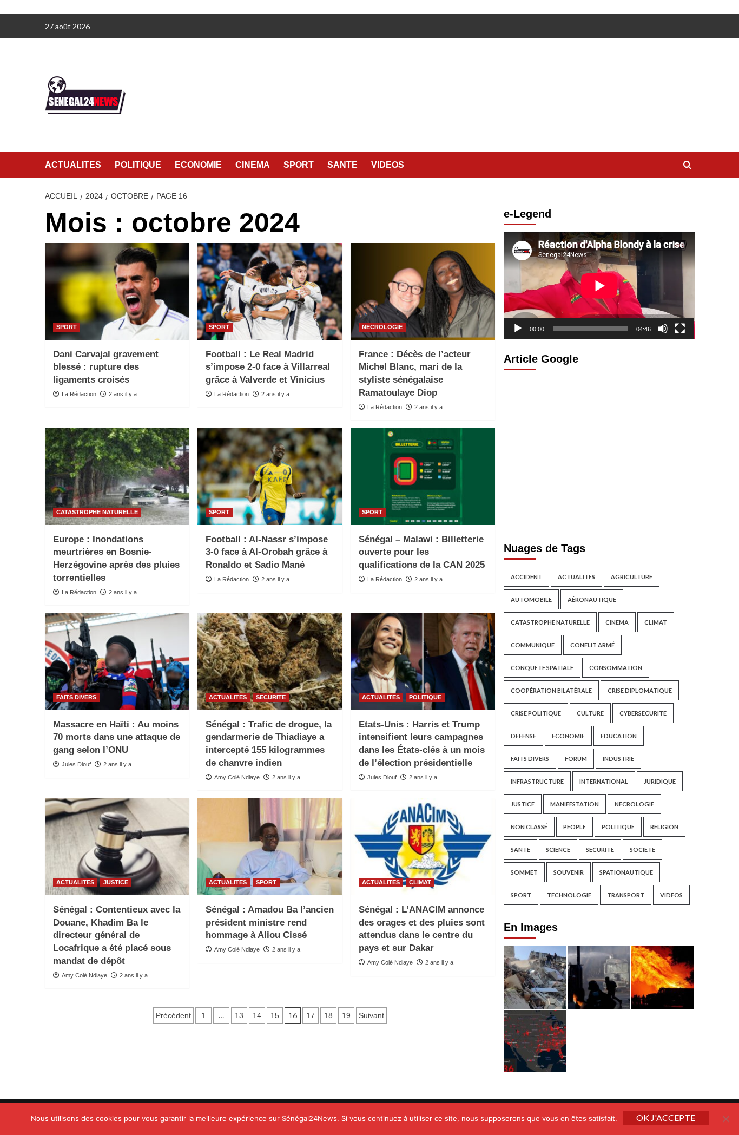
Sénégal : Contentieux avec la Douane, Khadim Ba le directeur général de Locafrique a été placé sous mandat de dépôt (116, 935)
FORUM (576, 758)
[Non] (725, 1118)
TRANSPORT (625, 894)
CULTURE (590, 713)
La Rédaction (79, 394)
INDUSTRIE (618, 758)
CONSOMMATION (615, 667)
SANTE (342, 164)
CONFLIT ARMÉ (592, 644)
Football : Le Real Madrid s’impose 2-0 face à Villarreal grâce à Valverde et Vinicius (268, 367)
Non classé (529, 826)
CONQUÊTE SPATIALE (542, 667)
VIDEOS (387, 164)
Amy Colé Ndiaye (237, 777)
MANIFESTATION (574, 804)
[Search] (687, 165)
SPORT (298, 164)
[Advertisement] (599, 453)
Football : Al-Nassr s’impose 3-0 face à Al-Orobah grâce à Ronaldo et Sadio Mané (267, 552)
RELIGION (664, 826)
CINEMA (252, 164)
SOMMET (524, 872)
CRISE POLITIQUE (536, 713)
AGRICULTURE (631, 576)
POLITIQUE (138, 164)
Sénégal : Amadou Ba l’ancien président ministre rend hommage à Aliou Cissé (270, 922)
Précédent (173, 1015)
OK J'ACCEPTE (665, 1117)
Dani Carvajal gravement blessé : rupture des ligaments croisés (106, 367)
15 (274, 1015)
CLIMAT (420, 882)
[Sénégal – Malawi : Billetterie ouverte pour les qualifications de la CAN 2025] (423, 476)
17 (310, 1015)
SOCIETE (642, 849)
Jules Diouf (76, 764)
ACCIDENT (526, 576)
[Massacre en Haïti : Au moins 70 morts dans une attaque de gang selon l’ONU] (117, 661)
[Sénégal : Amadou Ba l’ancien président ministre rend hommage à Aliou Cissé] (269, 846)
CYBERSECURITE (643, 713)
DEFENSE (523, 735)
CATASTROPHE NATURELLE (97, 512)
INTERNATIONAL (603, 781)
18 (328, 1015)
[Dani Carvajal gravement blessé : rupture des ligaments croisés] (117, 291)
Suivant (371, 1015)
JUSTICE (115, 882)
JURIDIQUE (660, 781)
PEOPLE (574, 826)
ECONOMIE (198, 164)
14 (257, 1015)
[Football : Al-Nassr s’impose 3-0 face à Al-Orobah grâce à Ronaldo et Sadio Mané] (269, 476)
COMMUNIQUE (533, 644)
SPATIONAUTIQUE (626, 872)
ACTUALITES (73, 164)
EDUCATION (619, 735)
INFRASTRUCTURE (537, 781)
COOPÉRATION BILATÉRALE (551, 690)
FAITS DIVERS (76, 697)
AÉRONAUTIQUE (592, 599)
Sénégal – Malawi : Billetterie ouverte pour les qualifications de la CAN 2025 (422, 552)
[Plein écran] (680, 328)
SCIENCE (558, 849)
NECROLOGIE (382, 327)
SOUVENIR (568, 872)
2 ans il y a (123, 394)
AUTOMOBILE (531, 599)
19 (346, 1015)
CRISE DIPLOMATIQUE (640, 690)
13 (239, 1015)
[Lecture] (517, 328)
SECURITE (271, 697)
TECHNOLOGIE (569, 894)
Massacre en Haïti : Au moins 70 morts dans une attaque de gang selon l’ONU (116, 737)
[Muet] (662, 328)
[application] (599, 285)
